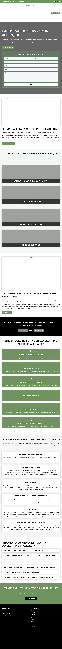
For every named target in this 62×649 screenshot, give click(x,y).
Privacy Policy (34, 623)
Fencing (32, 617)
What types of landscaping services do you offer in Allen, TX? (25, 550)
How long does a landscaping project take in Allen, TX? (23, 572)
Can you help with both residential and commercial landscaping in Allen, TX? (30, 577)
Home (24, 12)
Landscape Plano (9, 443)
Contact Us (36, 13)
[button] (31, 550)
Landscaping (33, 612)
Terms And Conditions (35, 625)
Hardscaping (33, 616)
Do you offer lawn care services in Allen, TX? (19, 562)
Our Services (30, 12)
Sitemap (33, 626)
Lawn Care (33, 614)
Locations (37, 12)
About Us (30, 13)
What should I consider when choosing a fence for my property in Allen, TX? (29, 567)
